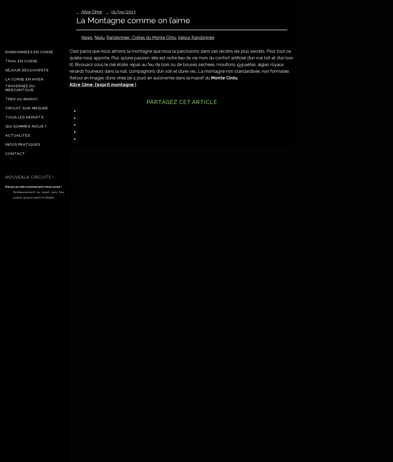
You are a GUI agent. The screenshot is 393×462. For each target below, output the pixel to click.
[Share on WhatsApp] (82, 131)
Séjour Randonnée (196, 37)
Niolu (99, 37)
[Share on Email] (82, 138)
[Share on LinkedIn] (82, 118)
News (87, 37)
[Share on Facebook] (82, 111)
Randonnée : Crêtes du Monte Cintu (141, 37)
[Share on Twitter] (82, 125)
